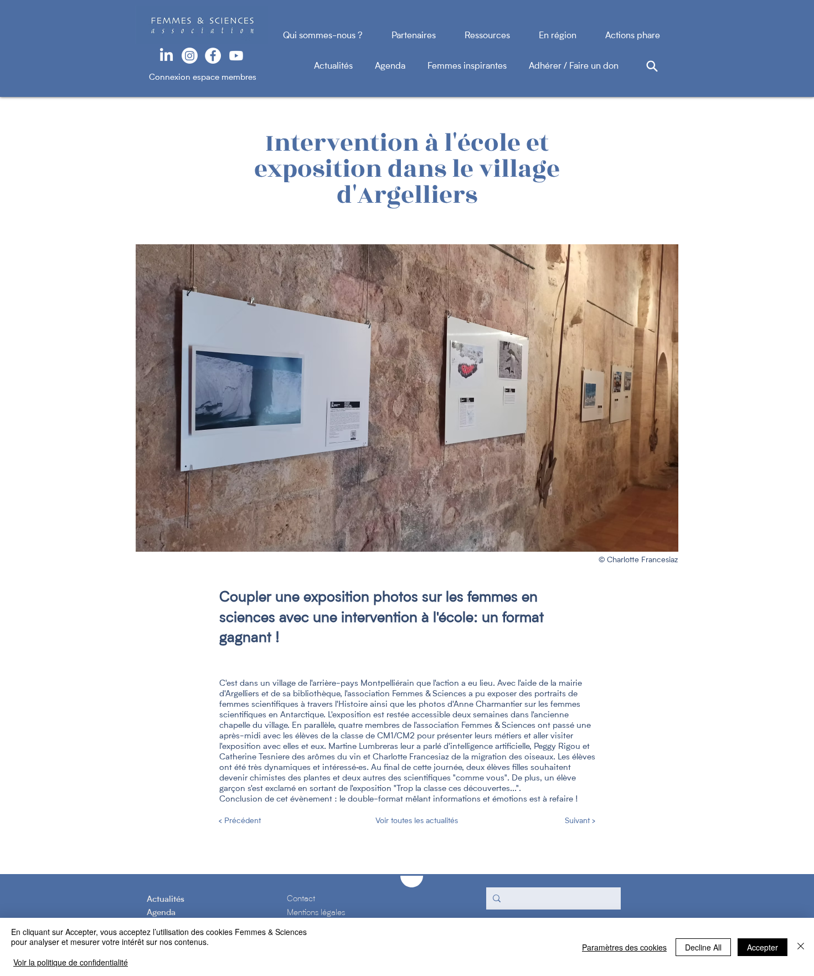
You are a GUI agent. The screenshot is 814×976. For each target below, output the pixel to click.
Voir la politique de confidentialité (70, 962)
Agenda (401, 66)
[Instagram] (190, 56)
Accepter (762, 947)
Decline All (703, 947)
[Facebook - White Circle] (213, 56)
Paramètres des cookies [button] (624, 947)
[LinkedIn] (166, 56)
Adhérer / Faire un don (574, 66)
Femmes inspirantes (478, 66)
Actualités (344, 66)
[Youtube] (236, 56)
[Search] (652, 66)
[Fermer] (800, 947)
